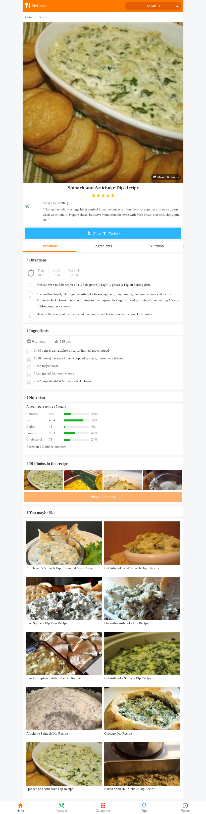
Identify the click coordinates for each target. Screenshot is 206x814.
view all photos (103, 497)
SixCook (38, 6)
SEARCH (153, 6)
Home (21, 810)
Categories (103, 810)
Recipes (62, 810)
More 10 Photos (168, 177)
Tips (144, 810)
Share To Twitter (106, 234)
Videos (185, 810)
